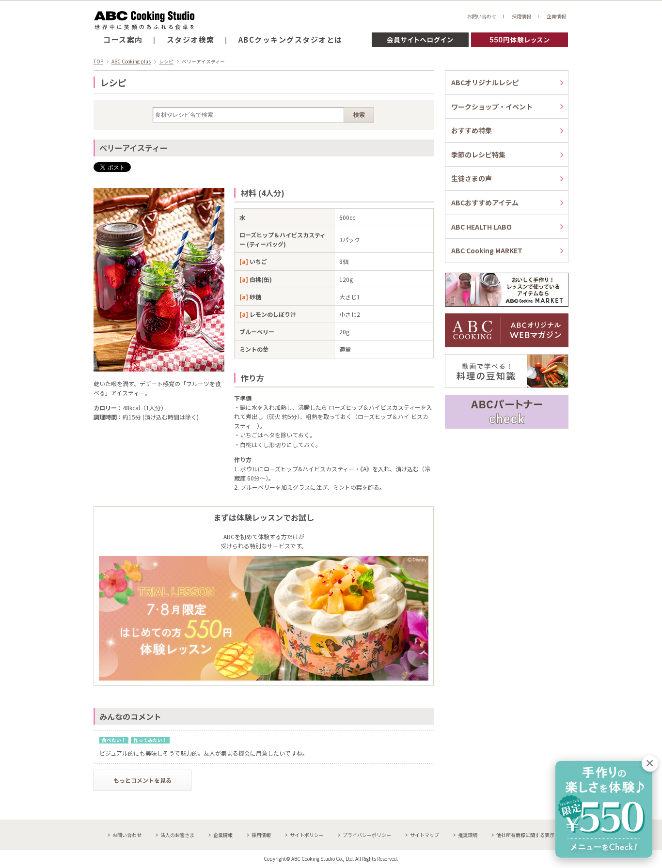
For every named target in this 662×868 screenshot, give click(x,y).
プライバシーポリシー (367, 834)
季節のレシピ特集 (478, 154)
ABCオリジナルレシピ (485, 82)
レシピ (166, 61)
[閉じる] (650, 763)
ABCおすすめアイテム (485, 202)
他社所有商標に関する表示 (525, 834)
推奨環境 (467, 834)
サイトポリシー (307, 834)
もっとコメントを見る (142, 780)
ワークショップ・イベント (492, 106)
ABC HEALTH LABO (481, 227)
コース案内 (123, 39)
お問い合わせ (481, 16)
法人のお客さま (177, 834)
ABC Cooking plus (131, 61)
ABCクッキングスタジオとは (290, 39)
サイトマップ (424, 834)
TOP (98, 61)
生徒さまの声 (471, 178)
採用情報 (521, 16)
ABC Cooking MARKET (486, 250)
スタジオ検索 (191, 39)
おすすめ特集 (471, 130)
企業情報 (556, 16)
